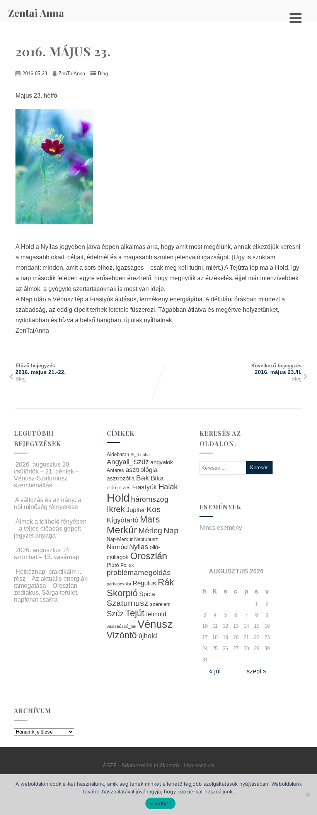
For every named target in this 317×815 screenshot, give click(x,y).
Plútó (113, 565)
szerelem (160, 604)
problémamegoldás (139, 572)
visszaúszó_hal (121, 626)
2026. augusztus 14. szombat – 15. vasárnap (46, 553)
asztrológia (141, 469)
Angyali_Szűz (128, 462)
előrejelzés (119, 487)
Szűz (115, 613)
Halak (168, 486)
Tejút (135, 613)
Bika (157, 478)
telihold (156, 613)
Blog (103, 73)
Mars (150, 519)
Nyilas (138, 547)
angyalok (161, 462)
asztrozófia (121, 478)
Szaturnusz (127, 603)
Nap (171, 530)
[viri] (58, 230)
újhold (147, 636)
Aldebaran (118, 454)
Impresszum (199, 765)
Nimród (117, 547)
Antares (115, 470)
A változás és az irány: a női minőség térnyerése (47, 503)
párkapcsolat (119, 584)
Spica (147, 593)
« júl (215, 671)
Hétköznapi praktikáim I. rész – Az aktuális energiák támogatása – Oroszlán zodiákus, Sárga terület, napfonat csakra (50, 585)
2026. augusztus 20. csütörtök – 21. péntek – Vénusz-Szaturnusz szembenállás (46, 475)
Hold (118, 497)
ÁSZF (110, 765)
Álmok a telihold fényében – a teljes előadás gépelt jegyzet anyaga (50, 528)
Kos (154, 509)
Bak (142, 478)
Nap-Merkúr (120, 539)
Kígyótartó (122, 520)
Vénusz (155, 624)
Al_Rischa (140, 454)
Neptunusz (146, 539)
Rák (166, 582)
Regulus (144, 583)
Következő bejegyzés (276, 369)
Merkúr (122, 530)
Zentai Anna (36, 13)
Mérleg (150, 530)
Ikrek (116, 509)
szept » (256, 671)
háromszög (150, 499)
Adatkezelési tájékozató (150, 765)
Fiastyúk (144, 487)
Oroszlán (148, 556)
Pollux (127, 565)
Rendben (160, 803)
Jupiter (135, 509)
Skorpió (122, 593)
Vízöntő (122, 635)
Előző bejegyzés (40, 369)
